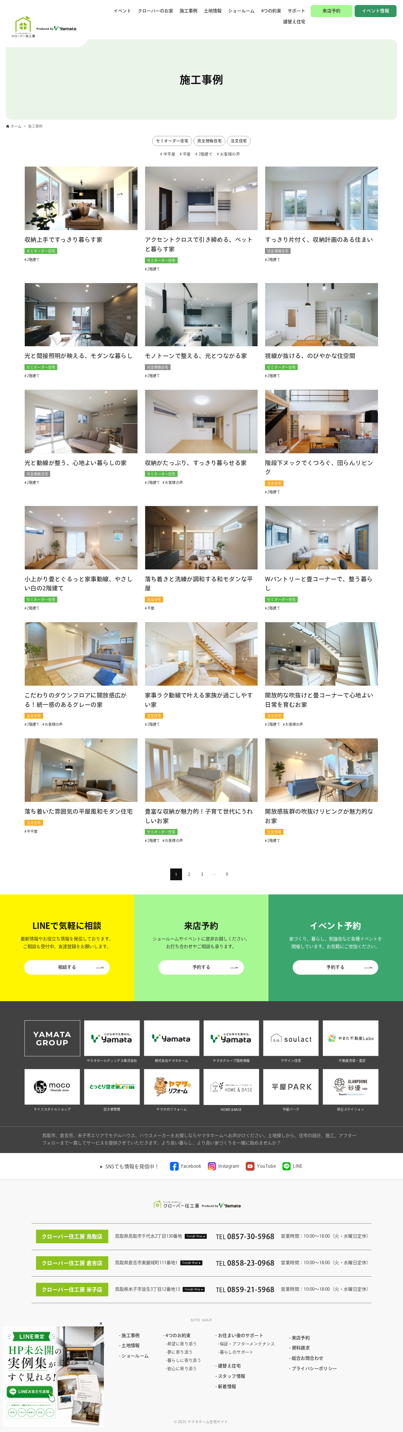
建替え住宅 (294, 21)
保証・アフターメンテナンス (247, 1344)
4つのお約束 (178, 1335)
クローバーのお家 (155, 11)
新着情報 (227, 1386)
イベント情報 (375, 11)
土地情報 (213, 11)
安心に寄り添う (182, 1369)
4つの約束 (271, 11)
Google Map (194, 1236)
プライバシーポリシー (314, 1368)
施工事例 (188, 11)
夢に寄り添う (180, 1352)
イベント (122, 11)
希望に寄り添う (182, 1344)
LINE (298, 1166)
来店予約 (331, 11)
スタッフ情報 (231, 1376)
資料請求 (301, 1348)
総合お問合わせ (308, 1358)
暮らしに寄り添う (184, 1360)
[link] (185, 1166)
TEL (245, 1237)
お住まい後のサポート (240, 1335)
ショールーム (241, 11)
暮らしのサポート (237, 1352)
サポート (296, 11)
